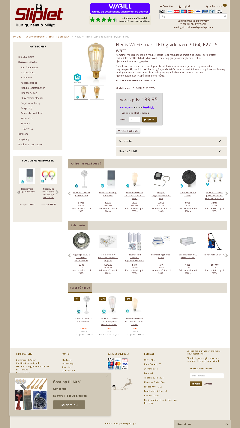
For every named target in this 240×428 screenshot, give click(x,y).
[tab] (171, 141)
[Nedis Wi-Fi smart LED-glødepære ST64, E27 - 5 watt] (89, 63)
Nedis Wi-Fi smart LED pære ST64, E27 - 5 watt (134, 195)
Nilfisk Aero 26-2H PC (214, 254)
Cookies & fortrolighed (27, 363)
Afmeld (208, 383)
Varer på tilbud (80, 287)
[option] (81, 195)
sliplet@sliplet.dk (159, 391)
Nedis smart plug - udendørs (27, 190)
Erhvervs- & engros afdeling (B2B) (32, 366)
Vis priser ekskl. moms (135, 113)
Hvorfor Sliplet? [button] (128, 151)
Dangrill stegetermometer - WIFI (161, 195)
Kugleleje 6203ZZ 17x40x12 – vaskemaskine (81, 257)
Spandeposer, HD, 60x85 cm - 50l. (188, 256)
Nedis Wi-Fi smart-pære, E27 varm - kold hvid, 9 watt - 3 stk (214, 197)
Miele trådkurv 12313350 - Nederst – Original (108, 257)
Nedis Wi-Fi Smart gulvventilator (81, 194)
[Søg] (225, 16)
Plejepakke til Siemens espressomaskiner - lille (134, 259)
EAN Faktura (22, 369)
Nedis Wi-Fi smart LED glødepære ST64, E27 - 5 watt (109, 321)
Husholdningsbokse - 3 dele (161, 256)
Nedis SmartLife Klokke (188, 194)
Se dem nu (69, 404)
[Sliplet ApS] (39, 14)
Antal (123, 119)
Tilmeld (196, 383)
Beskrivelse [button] (126, 141)
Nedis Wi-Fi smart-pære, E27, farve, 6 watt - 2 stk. (49, 193)
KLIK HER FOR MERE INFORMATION (135, 80)
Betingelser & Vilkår (26, 359)
